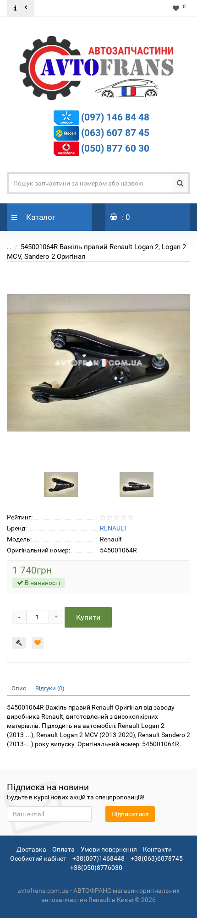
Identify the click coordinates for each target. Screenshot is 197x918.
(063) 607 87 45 (115, 132)
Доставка (31, 849)
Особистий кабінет (38, 858)
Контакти (157, 849)
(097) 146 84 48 (115, 116)
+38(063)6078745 (157, 858)
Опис (18, 688)
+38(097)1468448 (98, 858)
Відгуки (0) (50, 688)
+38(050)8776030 (96, 867)
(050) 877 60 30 (115, 147)
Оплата (63, 849)
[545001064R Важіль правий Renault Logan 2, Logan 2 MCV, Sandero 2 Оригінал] (98, 362)
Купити (88, 617)
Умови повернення (109, 849)
